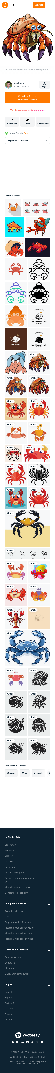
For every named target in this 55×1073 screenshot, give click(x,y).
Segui (44, 86)
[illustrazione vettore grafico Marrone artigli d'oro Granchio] (16, 653)
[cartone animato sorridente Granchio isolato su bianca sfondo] (16, 908)
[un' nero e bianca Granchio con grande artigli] (16, 741)
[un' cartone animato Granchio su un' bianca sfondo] (16, 629)
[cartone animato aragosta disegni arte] (16, 954)
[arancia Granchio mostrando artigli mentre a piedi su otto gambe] (13, 205)
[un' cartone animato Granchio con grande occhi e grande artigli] (16, 536)
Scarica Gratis (27, 98)
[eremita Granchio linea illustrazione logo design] (16, 978)
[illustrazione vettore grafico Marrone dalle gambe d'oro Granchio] (16, 676)
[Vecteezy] (5, 5)
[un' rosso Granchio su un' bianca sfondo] (16, 788)
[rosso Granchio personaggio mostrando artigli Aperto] (16, 326)
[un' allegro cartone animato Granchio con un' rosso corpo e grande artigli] (18, 697)
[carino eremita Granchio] (16, 512)
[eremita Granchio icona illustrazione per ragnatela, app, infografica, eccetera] (16, 349)
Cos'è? (26, 133)
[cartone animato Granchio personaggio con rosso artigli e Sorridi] (17, 304)
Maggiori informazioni (17, 138)
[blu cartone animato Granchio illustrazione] (27, 1008)
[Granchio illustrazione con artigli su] (27, 818)
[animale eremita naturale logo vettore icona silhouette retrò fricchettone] (16, 466)
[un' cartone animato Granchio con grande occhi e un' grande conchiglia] (16, 583)
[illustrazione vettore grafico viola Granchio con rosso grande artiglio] (16, 931)
